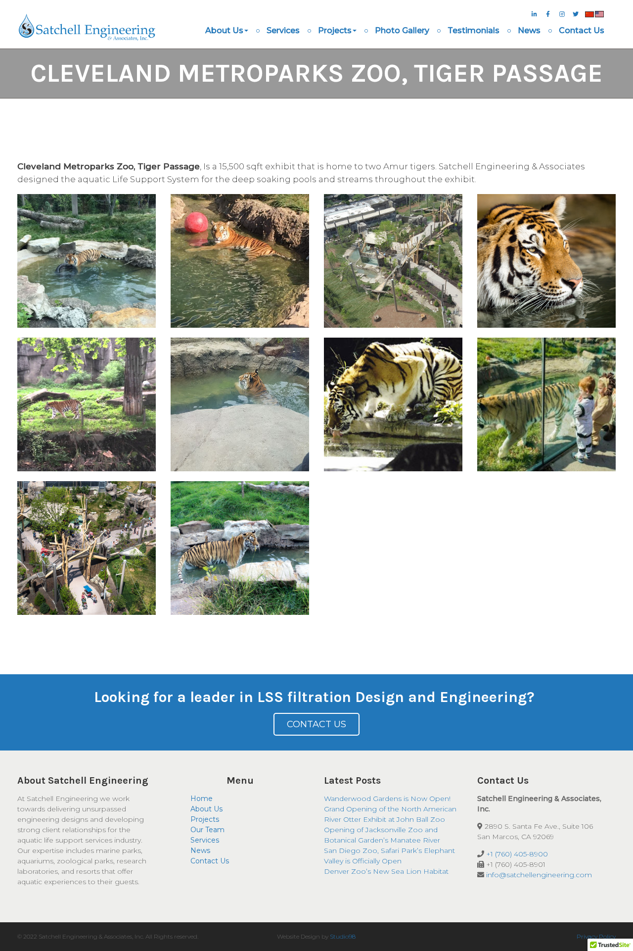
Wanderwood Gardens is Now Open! (387, 798)
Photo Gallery (402, 30)
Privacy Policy (596, 936)
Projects (335, 30)
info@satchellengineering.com (539, 874)
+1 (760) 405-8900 (517, 854)
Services (283, 30)
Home (201, 798)
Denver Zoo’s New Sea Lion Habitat (386, 871)
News (529, 30)
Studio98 (343, 936)
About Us (224, 30)
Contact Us (581, 30)
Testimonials (473, 30)
